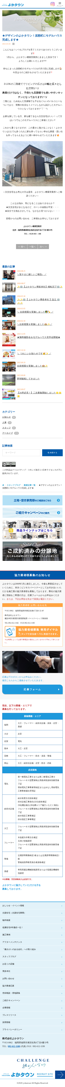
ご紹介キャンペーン (11, 1000)
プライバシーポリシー (12, 1029)
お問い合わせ (8, 978)
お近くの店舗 (8, 964)
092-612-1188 (14, 1046)
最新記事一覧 (30, 485)
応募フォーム (32, 689)
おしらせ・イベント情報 (13, 905)
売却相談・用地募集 (11, 993)
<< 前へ (21, 247)
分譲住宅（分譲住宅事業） (14, 913)
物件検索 (6, 920)
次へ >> (43, 247)
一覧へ (32, 247)
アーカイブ (10, 433)
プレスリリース (9, 1015)
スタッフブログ (14, 485)
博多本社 (6, 971)
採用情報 (6, 1022)
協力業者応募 (8, 986)
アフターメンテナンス (12, 942)
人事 (6, 422)
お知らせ (8, 417)
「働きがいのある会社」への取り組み (19, 949)
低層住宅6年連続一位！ (12, 927)
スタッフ (8, 428)
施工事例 (6, 935)
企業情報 (6, 1007)
